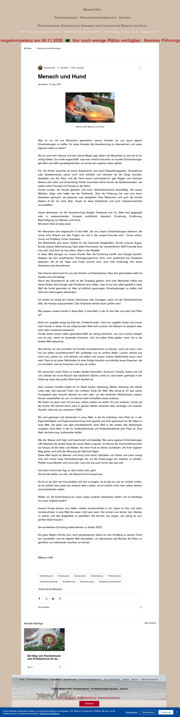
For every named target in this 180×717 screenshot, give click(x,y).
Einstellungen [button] (132, 712)
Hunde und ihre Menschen (49, 48)
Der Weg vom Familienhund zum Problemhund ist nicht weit (43, 657)
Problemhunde (114, 576)
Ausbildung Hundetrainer (110, 581)
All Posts (27, 48)
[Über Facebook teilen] (39, 598)
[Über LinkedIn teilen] (53, 598)
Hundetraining (97, 576)
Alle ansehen (150, 623)
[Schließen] (176, 712)
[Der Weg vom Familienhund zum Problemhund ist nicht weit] (44, 639)
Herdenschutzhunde (49, 581)
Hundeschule (63, 576)
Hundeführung (69, 581)
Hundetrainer (80, 576)
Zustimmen (166, 712)
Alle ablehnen (148, 712)
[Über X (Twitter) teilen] (46, 598)
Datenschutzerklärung (49, 713)
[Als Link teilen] (60, 598)
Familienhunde (46, 576)
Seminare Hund (87, 581)
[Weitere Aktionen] (140, 67)
